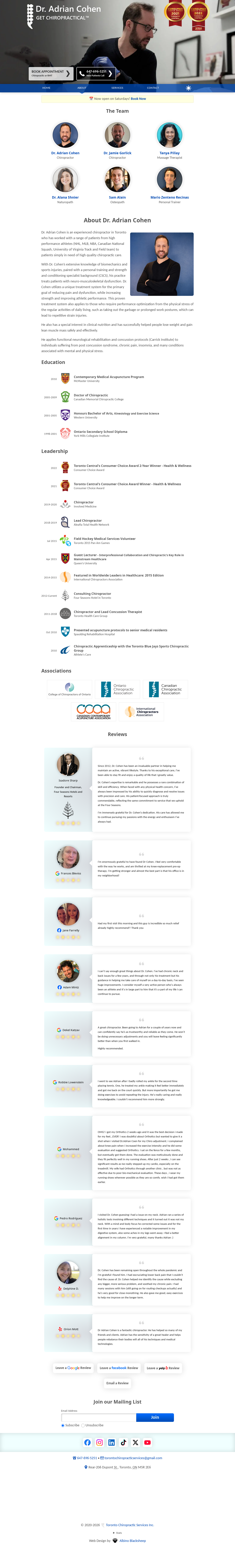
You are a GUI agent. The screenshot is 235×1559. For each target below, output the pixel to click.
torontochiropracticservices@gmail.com (133, 1458)
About (82, 88)
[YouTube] (147, 1442)
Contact (153, 88)
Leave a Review (73, 1368)
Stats (119, 1533)
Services (117, 88)
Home (46, 88)
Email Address (69, 1411)
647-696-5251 (86, 1458)
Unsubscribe (94, 1425)
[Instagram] (99, 1442)
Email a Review (117, 1383)
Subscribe (72, 1425)
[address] (86, 1467)
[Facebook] (87, 1442)
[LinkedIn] (111, 1442)
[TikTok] (123, 1442)
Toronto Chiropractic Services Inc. (129, 1525)
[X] (135, 1442)
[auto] (188, 88)
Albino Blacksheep (132, 1541)
